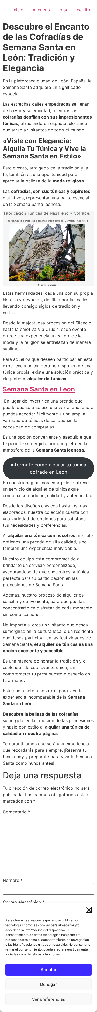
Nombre (13, 880)
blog (64, 9)
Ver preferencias (48, 999)
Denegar (48, 984)
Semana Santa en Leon (39, 389)
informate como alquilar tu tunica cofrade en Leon (48, 468)
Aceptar (49, 969)
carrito (83, 9)
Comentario (16, 812)
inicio (18, 9)
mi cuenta (41, 9)
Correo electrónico (24, 902)
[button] (89, 910)
